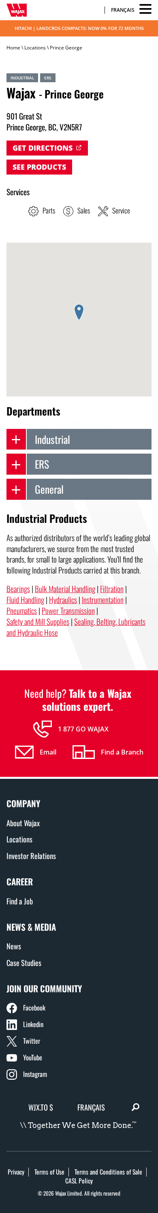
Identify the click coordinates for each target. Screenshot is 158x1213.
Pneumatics (21, 610)
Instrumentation (103, 599)
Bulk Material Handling (65, 589)
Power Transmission (68, 610)
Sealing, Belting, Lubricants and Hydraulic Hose (75, 627)
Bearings (18, 589)
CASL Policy (79, 1180)
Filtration (112, 589)
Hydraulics (63, 599)
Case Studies (23, 962)
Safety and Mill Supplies (37, 621)
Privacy (16, 1172)
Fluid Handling (25, 599)
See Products (39, 167)
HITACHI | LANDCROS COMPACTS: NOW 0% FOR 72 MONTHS (79, 28)
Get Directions (43, 148)
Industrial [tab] (52, 439)
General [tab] (49, 489)
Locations (35, 47)
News (13, 945)
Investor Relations (31, 855)
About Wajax (23, 822)
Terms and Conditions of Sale (108, 1172)
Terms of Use (49, 1172)
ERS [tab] (42, 463)
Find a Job (19, 900)
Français (123, 10)
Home (13, 47)
